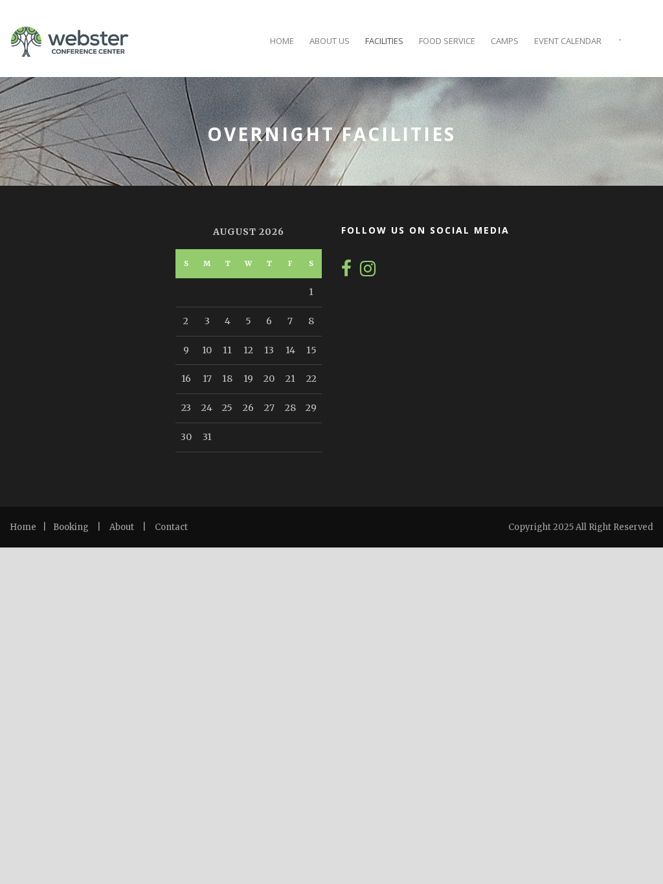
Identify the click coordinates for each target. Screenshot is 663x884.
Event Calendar (567, 41)
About (121, 527)
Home (282, 41)
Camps (505, 41)
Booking (71, 527)
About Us (329, 41)
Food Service (447, 41)
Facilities (384, 41)
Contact (171, 527)
